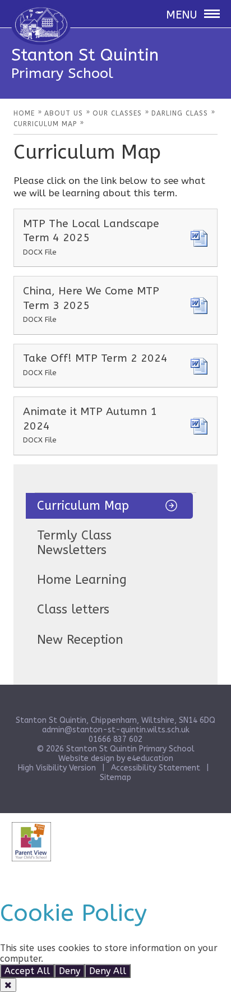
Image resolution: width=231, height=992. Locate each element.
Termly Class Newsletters (74, 542)
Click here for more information (114, 958)
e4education (150, 758)
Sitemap (115, 777)
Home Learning (82, 580)
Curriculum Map (83, 506)
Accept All (27, 971)
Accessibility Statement (155, 768)
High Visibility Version (57, 768)
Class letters (73, 609)
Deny (69, 971)
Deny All (107, 971)
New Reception (80, 640)
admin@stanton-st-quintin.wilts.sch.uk (116, 730)
